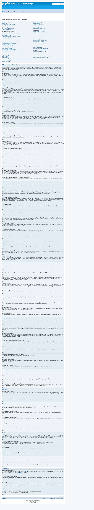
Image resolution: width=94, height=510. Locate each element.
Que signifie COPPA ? (5, 23)
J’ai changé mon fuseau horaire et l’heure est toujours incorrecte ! (10, 34)
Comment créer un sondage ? (6, 44)
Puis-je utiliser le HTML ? (5, 55)
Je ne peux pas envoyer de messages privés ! (39, 31)
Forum (2, 7)
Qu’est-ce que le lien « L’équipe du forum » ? (39, 28)
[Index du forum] (6, 3)
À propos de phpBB (20, 472)
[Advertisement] (33, 15)
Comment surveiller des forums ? (37, 47)
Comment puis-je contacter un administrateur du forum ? (40, 57)
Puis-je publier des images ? (5, 57)
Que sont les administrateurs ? (37, 22)
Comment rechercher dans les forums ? (38, 39)
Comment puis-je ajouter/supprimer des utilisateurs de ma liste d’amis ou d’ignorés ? (44, 36)
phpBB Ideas (47, 477)
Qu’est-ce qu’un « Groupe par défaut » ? (38, 27)
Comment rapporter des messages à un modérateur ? (9, 49)
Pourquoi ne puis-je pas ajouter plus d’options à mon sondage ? (10, 45)
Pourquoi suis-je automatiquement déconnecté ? (8, 28)
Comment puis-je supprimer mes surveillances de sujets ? (41, 48)
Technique (3, 6)
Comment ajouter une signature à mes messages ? (9, 43)
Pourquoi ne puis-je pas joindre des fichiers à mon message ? (10, 47)
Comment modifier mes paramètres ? (7, 32)
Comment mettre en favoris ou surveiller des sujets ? (40, 46)
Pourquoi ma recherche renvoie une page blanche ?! (40, 41)
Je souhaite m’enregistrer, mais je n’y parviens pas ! (9, 24)
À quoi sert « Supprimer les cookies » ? (7, 29)
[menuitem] (8, 10)
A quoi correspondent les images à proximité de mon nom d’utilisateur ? (11, 36)
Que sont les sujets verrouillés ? (6, 60)
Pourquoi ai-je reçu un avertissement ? (7, 48)
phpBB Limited (26, 471)
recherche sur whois (58, 483)
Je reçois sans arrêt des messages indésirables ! (40, 32)
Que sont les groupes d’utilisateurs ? (38, 24)
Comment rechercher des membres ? (38, 42)
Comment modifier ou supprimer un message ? (8, 42)
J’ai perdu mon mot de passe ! (6, 27)
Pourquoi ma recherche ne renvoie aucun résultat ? (40, 40)
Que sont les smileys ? (5, 56)
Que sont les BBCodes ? (5, 54)
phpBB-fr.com (34, 501)
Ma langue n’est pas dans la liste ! (6, 35)
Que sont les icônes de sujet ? (6, 61)
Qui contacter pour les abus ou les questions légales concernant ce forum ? (43, 56)
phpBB (30, 500)
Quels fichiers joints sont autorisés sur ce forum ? (40, 51)
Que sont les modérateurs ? (37, 23)
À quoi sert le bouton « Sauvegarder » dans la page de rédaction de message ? (12, 50)
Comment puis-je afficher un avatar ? (7, 37)
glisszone (3, 8)
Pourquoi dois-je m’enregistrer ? (6, 22)
